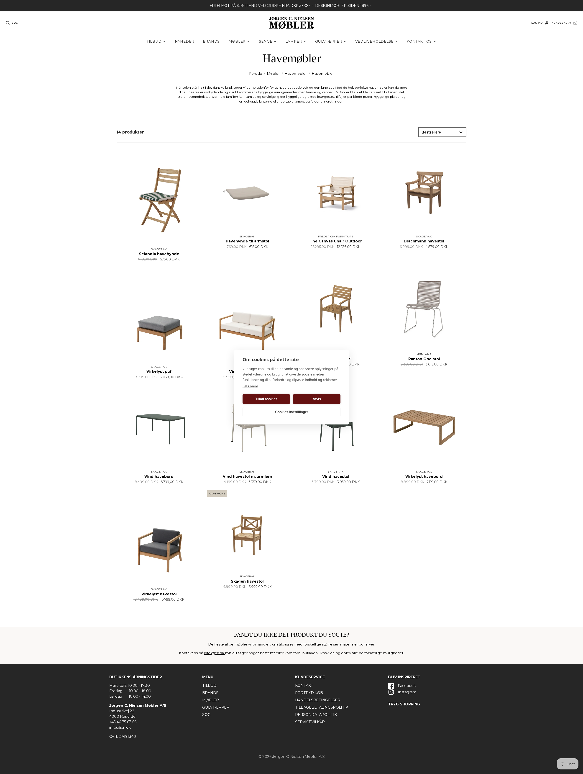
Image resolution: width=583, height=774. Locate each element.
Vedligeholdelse (374, 41)
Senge (265, 41)
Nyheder (184, 41)
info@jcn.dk (214, 653)
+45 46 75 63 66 (122, 722)
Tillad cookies (266, 399)
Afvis (317, 399)
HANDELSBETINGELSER (317, 700)
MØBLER (210, 700)
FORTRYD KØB (309, 693)
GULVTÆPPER (215, 707)
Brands (211, 41)
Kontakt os (419, 41)
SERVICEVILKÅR (310, 722)
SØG (206, 714)
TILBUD (209, 685)
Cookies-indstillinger (291, 412)
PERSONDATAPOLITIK (316, 714)
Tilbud (154, 41)
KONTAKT (304, 685)
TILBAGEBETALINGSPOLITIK (321, 707)
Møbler (237, 41)
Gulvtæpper (328, 41)
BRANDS (210, 693)
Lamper (294, 41)
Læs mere (250, 386)
